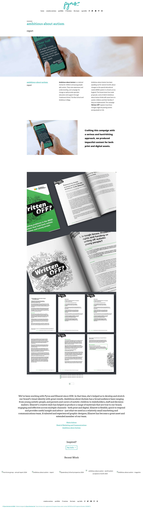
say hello (84, 11)
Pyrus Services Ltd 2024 (9, 506)
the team (76, 11)
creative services (51, 11)
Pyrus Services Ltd (30, 506)
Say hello (70, 448)
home (42, 11)
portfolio (60, 11)
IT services (68, 11)
